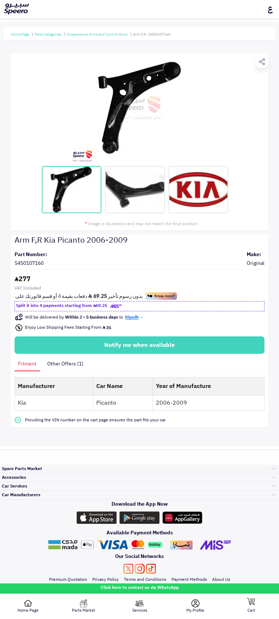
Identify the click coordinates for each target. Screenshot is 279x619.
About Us (221, 579)
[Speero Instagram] (140, 569)
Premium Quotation (68, 579)
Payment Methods (189, 579)
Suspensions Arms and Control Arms (97, 34)
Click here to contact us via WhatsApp (140, 587)
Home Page (20, 34)
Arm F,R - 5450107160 (151, 34)
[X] (128, 569)
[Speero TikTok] (151, 569)
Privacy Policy (105, 579)
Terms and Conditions (145, 579)
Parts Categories (48, 34)
